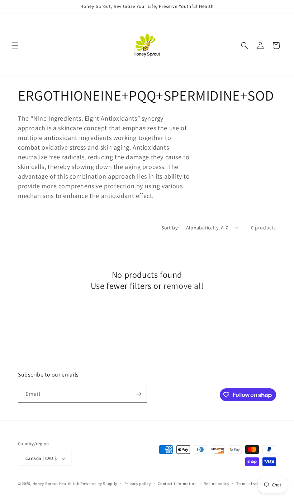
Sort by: (170, 227)
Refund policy (216, 483)
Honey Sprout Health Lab (56, 483)
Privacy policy (137, 483)
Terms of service (251, 483)
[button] (15, 45)
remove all (183, 285)
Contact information (177, 483)
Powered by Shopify (98, 483)
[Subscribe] (139, 394)
